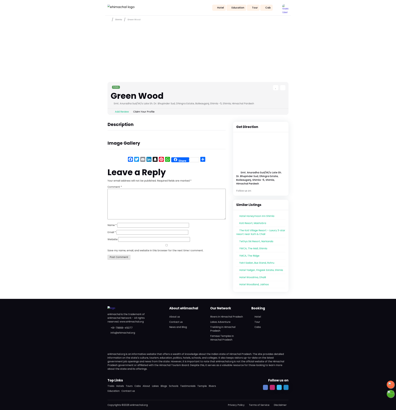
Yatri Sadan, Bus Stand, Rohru (256, 263)
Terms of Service (259, 405)
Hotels (116, 87)
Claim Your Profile (144, 111)
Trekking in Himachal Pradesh (222, 329)
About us (174, 316)
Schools (173, 386)
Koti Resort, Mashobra (252, 223)
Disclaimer (280, 405)
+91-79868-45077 (122, 328)
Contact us (176, 322)
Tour (255, 7)
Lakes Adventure (220, 322)
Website (113, 239)
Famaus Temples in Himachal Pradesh (222, 337)
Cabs (257, 327)
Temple (202, 386)
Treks (111, 386)
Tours (129, 386)
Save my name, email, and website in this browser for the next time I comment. (155, 250)
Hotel (220, 7)
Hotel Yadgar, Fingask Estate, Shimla (261, 270)
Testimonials (188, 386)
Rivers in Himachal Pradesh (226, 316)
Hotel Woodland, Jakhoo (254, 284)
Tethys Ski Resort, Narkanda (256, 241)
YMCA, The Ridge (249, 255)
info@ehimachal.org (123, 333)
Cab (268, 7)
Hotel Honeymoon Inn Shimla (256, 216)
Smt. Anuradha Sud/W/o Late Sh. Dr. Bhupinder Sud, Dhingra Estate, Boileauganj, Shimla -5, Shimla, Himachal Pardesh (259, 178)
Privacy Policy (236, 405)
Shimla (118, 19)
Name (112, 225)
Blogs (164, 386)
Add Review (122, 111)
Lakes (155, 386)
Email (112, 232)
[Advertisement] (198, 46)
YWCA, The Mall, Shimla (253, 248)
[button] (285, 7)
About (146, 386)
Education (238, 7)
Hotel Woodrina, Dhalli (252, 277)
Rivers (212, 386)
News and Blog (178, 327)
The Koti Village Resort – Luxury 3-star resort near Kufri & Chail (260, 232)
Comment (115, 187)
